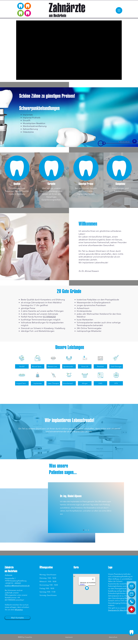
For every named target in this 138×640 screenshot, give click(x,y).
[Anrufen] (131, 601)
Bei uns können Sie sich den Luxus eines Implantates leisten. (86, 191)
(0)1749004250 (10, 600)
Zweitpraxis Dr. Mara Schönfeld (120, 610)
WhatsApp (19, 610)
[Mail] (131, 586)
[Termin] (131, 594)
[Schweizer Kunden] (131, 609)
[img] (53, 361)
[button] (119, 10)
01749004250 (49, 316)
